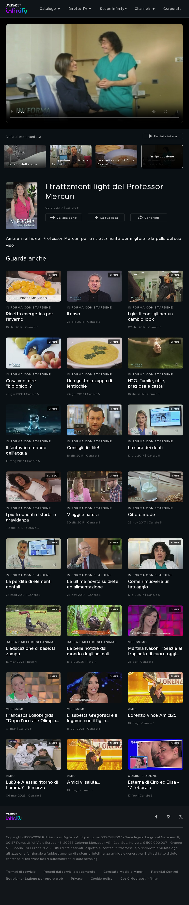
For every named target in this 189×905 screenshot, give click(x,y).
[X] (181, 816)
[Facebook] (156, 816)
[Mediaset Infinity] (17, 9)
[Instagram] (168, 816)
